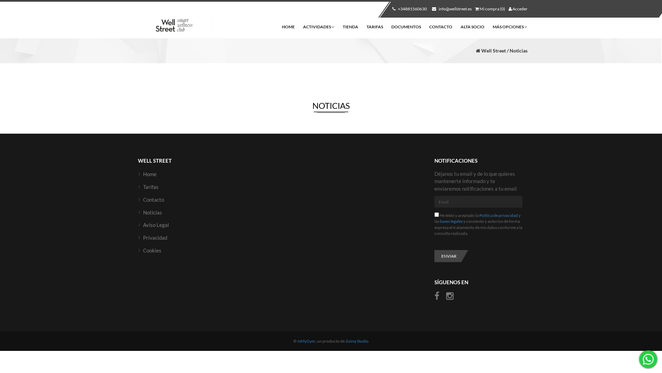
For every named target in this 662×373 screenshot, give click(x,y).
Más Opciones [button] (508, 26)
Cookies (152, 250)
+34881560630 (412, 8)
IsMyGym (306, 341)
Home (288, 26)
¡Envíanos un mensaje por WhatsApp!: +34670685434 (648, 359)
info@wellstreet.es (455, 8)
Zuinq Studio (357, 341)
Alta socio (472, 26)
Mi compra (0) (492, 8)
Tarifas (375, 26)
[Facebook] (437, 296)
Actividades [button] (317, 26)
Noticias (152, 212)
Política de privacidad (498, 215)
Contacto (440, 26)
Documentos (406, 26)
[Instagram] (449, 296)
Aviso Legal (156, 225)
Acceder (520, 8)
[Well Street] (176, 26)
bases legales (451, 221)
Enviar (449, 256)
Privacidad (155, 238)
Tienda (350, 26)
